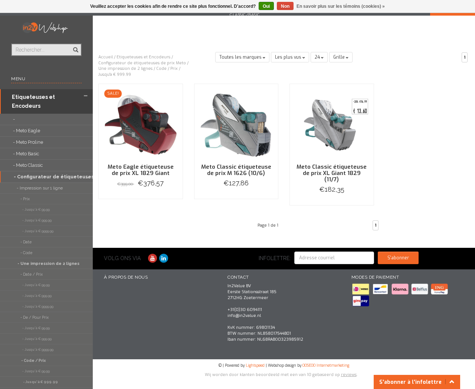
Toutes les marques (241, 57)
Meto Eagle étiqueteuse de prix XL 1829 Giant (141, 170)
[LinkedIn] (163, 258)
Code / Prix (167, 68)
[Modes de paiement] (361, 289)
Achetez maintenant (140, 199)
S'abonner (398, 258)
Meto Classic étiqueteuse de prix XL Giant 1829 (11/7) (332, 173)
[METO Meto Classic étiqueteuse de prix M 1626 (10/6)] (236, 125)
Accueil (105, 57)
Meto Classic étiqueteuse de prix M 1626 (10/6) (236, 170)
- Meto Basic (26, 153)
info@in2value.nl (244, 315)
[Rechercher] (75, 45)
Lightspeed (255, 365)
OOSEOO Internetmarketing (325, 365)
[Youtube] (152, 258)
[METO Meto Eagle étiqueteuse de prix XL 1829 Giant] (140, 125)
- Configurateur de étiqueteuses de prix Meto (45, 176)
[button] (85, 96)
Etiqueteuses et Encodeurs (33, 101)
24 (318, 57)
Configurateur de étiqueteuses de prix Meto (142, 63)
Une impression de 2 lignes (125, 68)
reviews (349, 374)
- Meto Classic (28, 165)
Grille (339, 57)
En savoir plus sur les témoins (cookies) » (341, 6)
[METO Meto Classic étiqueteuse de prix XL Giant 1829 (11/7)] (331, 125)
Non (285, 6)
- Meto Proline (28, 142)
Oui (266, 6)
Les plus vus (288, 57)
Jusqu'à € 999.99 (114, 74)
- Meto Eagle (27, 130)
